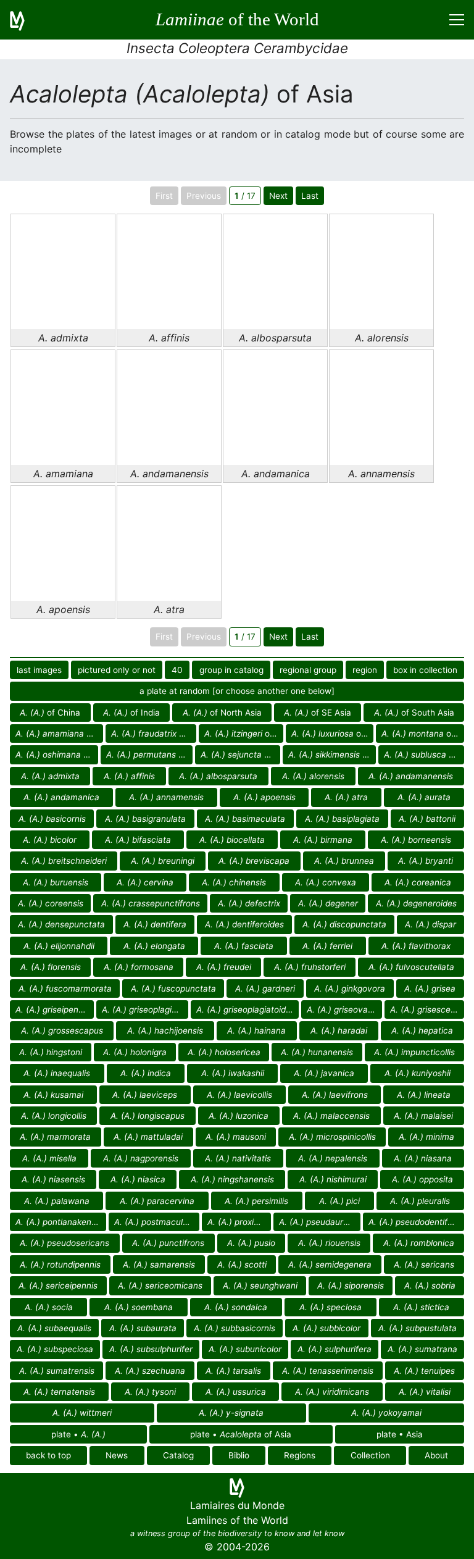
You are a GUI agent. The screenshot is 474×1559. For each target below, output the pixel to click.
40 (177, 670)
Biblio (238, 1455)
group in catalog (231, 670)
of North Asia (222, 712)
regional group (308, 670)
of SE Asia (317, 712)
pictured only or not (117, 670)
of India (131, 712)
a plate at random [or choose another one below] (237, 691)
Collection (370, 1455)
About (436, 1455)
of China (50, 712)
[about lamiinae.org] (25, 20)
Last (309, 196)
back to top (48, 1455)
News (117, 1455)
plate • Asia (399, 1434)
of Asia (59, 733)
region (364, 670)
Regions (299, 1455)
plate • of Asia (240, 1434)
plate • (78, 1434)
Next (278, 196)
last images (39, 670)
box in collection (425, 670)
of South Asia (414, 712)
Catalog (178, 1455)
